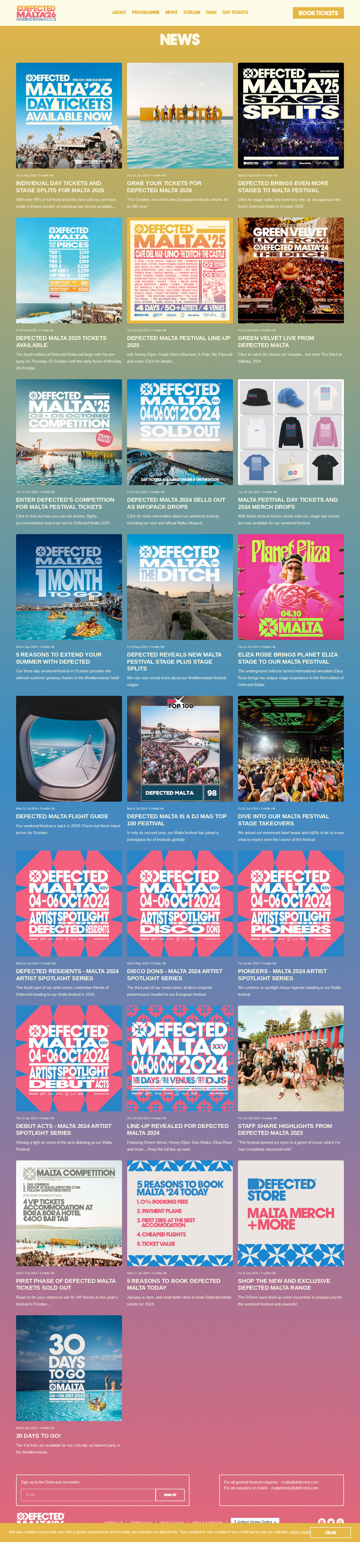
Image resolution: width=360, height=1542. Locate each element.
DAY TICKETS (235, 13)
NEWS (171, 13)
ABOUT (119, 13)
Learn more (299, 1532)
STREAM (191, 13)
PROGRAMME (145, 13)
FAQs (211, 13)
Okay (331, 1533)
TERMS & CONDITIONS (207, 1522)
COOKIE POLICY (142, 1522)
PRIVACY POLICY (172, 1522)
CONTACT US (114, 1522)
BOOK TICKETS (318, 13)
